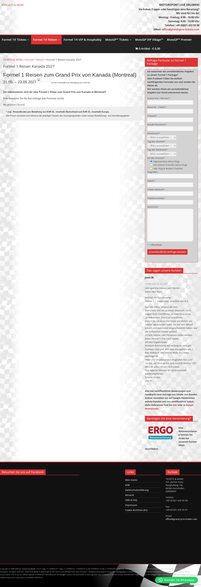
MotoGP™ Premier (179, 39)
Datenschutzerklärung (137, 489)
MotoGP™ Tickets (117, 39)
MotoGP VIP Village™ (149, 39)
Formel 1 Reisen (34, 59)
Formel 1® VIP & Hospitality (82, 39)
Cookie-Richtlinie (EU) (136, 510)
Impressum (131, 505)
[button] (176, 580)
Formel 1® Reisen (45, 39)
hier (175, 404)
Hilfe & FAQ (131, 500)
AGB (127, 484)
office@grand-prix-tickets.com (180, 29)
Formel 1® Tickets (14, 39)
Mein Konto (131, 479)
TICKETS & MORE (13, 59)
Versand (129, 495)
